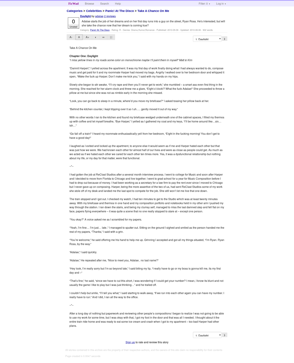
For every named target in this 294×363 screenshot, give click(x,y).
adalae (99, 16)
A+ (87, 37)
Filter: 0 (203, 3)
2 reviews (110, 16)
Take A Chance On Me (153, 11)
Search (104, 3)
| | (111, 37)
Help (118, 3)
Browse (89, 3)
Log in (220, 3)
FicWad (73, 3)
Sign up (130, 342)
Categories (75, 11)
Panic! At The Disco (119, 11)
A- (71, 37)
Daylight (85, 16)
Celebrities (94, 11)
